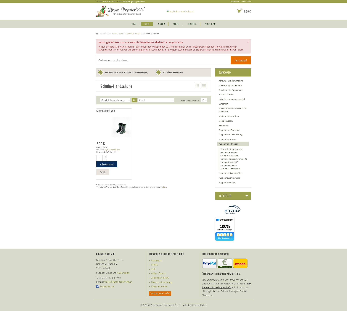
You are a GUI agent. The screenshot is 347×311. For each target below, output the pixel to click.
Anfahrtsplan (123, 272)
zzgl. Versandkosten (112, 150)
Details (103, 172)
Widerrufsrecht (158, 273)
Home (133, 23)
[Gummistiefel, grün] (114, 127)
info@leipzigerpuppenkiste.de (134, 1)
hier (164, 187)
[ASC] (134, 100)
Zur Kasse (192, 23)
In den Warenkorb (107, 164)
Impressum (235, 2)
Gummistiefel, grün (105, 111)
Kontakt (243, 2)
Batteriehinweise (159, 286)
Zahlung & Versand (160, 277)
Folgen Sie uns (107, 286)
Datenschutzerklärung (161, 282)
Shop (147, 23)
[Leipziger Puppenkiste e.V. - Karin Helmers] (120, 11)
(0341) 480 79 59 (109, 1)
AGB (249, 2)
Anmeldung (210, 23)
